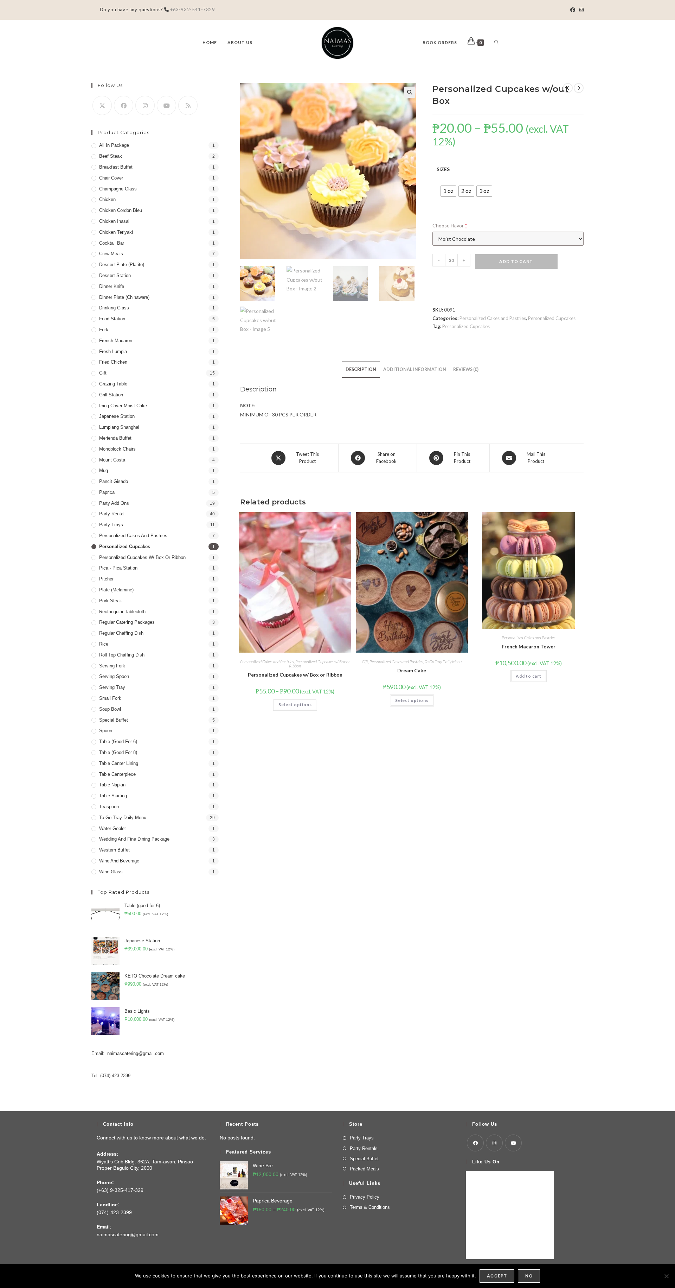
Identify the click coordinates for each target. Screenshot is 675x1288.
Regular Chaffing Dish (121, 633)
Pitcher (106, 579)
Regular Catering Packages (127, 622)
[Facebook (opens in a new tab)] (572, 9)
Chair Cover (111, 178)
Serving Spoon (114, 676)
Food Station (112, 318)
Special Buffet (113, 720)
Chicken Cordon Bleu (120, 210)
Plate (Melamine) (116, 589)
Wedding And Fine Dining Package (134, 839)
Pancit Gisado (113, 481)
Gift (365, 661)
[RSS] (188, 105)
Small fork (110, 698)
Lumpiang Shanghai (119, 427)
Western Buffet (114, 850)
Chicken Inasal (114, 221)
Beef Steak (110, 156)
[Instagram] (145, 105)
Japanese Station (117, 416)
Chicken (107, 199)
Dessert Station (115, 275)
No (528, 1275)
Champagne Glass (118, 188)
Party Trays (111, 524)
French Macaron (115, 340)
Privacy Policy (364, 1197)
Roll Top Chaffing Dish (121, 655)
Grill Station (111, 394)
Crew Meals (111, 253)
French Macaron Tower (528, 646)
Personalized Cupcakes (552, 318)
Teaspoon (109, 806)
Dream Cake (411, 670)
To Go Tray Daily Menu (443, 661)
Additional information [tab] (414, 369)
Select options (295, 704)
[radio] (448, 191)
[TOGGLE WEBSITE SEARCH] (496, 42)
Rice (103, 644)
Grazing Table (113, 384)
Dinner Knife (111, 286)
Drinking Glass (114, 307)
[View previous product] (568, 88)
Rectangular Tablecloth (122, 611)
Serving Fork (112, 665)
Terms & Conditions (370, 1207)
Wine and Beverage (119, 860)
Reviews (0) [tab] (465, 369)
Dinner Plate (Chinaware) (124, 297)
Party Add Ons (114, 503)
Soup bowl (110, 709)
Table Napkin (112, 784)
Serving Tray (112, 687)
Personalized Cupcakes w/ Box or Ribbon (319, 663)
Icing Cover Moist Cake (123, 405)
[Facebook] (123, 105)
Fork (103, 329)
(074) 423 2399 (115, 1075)
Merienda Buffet (115, 438)
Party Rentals (364, 1148)
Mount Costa (112, 460)
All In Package (114, 145)
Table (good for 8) (118, 752)
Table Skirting (113, 795)
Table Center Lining (118, 763)
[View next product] (579, 88)
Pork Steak (110, 600)
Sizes (443, 169)
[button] (409, 92)
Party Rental (111, 513)
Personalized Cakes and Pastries (492, 318)
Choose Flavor (449, 225)
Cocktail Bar (111, 243)
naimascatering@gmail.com (135, 1053)
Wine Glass (111, 871)
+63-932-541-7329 (192, 9)
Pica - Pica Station (118, 568)
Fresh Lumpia (113, 351)
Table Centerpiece (117, 774)
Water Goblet (112, 828)
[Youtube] (166, 105)
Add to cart (516, 261)
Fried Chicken (113, 362)
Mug (103, 470)
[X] (102, 105)
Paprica (107, 492)
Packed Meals (364, 1168)
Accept (497, 1275)
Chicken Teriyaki (116, 232)
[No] (666, 1276)
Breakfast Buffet (116, 167)
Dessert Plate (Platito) (121, 264)
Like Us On (486, 1161)
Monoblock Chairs (117, 449)
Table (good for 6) (118, 741)
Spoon (105, 730)
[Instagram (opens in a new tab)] (580, 9)
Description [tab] (361, 369)
